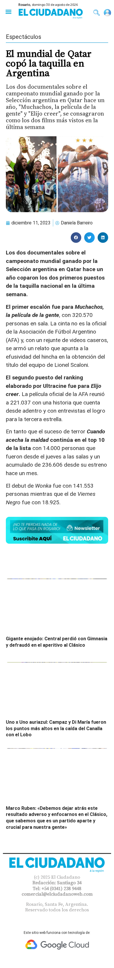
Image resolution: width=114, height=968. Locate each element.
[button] (8, 11)
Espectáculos (23, 36)
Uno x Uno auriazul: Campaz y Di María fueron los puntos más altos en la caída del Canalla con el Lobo (56, 728)
